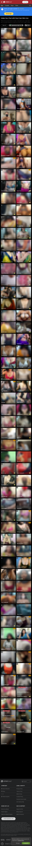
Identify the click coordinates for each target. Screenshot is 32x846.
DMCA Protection (20, 814)
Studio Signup (4, 811)
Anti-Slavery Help (20, 801)
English (25, 781)
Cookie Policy (21, 840)
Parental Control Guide (21, 799)
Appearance (16, 25)
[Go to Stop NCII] (9, 844)
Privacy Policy (19, 788)
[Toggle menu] (1, 2)
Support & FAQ (19, 809)
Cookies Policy (19, 796)
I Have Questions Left (8, 818)
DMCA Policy (19, 794)
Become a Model (5, 809)
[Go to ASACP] (8, 840)
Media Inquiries (6, 796)
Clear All (4, 25)
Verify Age (9, 13)
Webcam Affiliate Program (7, 814)
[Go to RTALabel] (3, 840)
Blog (4, 791)
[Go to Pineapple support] (2, 843)
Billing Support (19, 811)
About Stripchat (6, 788)
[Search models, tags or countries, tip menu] (30, 5)
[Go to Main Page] (9, 2)
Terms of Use (19, 791)
